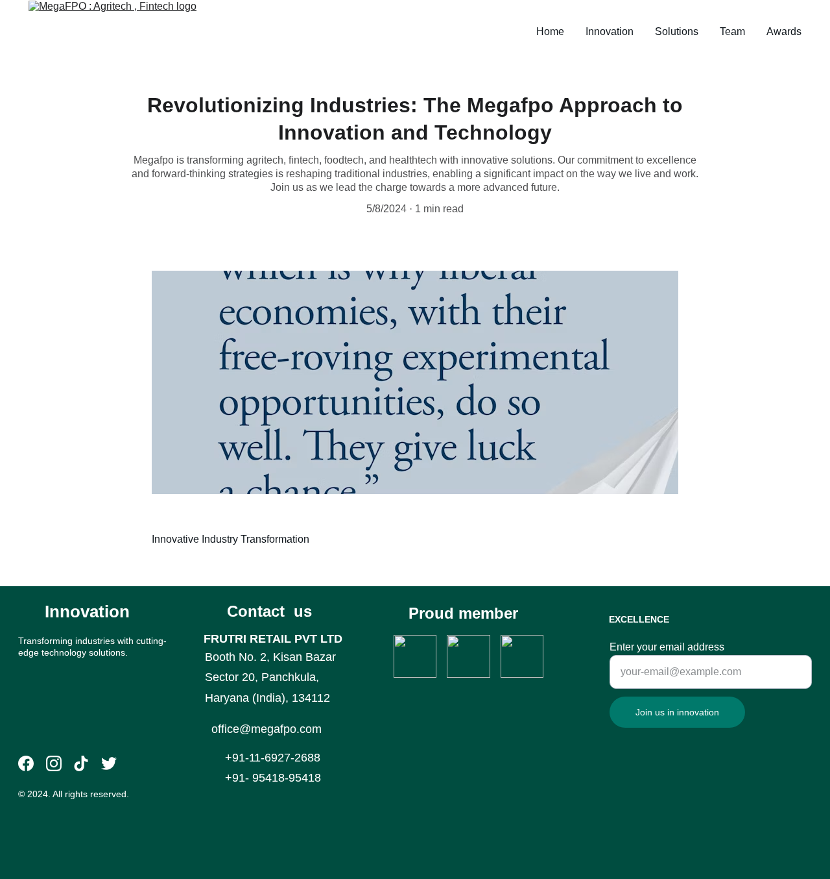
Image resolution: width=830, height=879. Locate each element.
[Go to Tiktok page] (81, 763)
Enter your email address (667, 646)
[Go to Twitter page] (109, 763)
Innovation (610, 31)
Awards (783, 31)
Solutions (676, 31)
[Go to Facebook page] (26, 763)
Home (550, 31)
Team (732, 31)
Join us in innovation (677, 712)
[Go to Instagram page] (54, 763)
